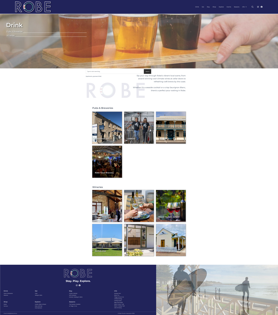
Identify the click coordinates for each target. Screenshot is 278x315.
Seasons (236, 7)
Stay (208, 7)
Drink (197, 7)
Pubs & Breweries (15, 31)
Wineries (11, 35)
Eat (203, 7)
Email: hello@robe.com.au (10, 313)
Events (229, 7)
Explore (221, 7)
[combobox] (114, 71)
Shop (214, 7)
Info (243, 7)
